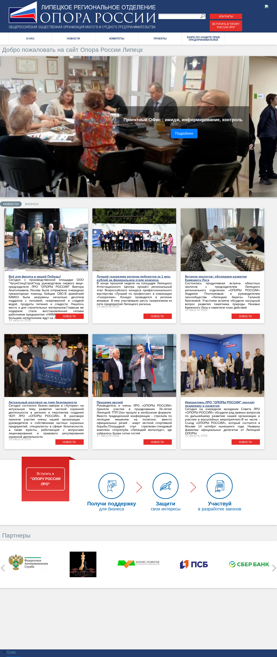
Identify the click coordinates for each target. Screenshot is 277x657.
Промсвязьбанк (138, 564)
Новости (73, 38)
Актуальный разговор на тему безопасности (43, 402)
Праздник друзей (110, 402)
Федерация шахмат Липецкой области (27, 564)
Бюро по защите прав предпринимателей (203, 38)
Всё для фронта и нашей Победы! (35, 276)
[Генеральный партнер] (194, 564)
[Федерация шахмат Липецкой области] (27, 564)
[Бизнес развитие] (83, 564)
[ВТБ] (249, 564)
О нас (30, 38)
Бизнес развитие (83, 564)
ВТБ (249, 564)
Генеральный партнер (194, 564)
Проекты (160, 38)
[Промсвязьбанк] (138, 564)
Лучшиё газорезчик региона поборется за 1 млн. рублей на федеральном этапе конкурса (134, 278)
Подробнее (216, 133)
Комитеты (116, 38)
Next (274, 568)
